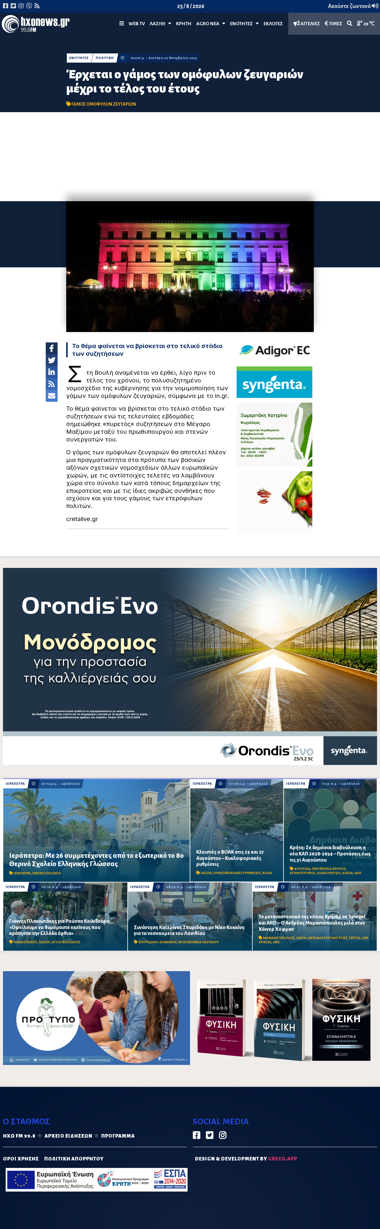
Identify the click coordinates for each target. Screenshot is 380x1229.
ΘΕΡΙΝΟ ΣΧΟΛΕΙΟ (46, 873)
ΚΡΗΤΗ (183, 23)
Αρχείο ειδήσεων (68, 1136)
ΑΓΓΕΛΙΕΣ (310, 23)
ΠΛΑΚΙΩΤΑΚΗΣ (25, 942)
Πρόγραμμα (118, 1136)
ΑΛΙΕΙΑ (347, 873)
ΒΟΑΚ (267, 873)
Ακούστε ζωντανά (350, 6)
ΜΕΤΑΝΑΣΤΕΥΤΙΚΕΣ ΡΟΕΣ (327, 938)
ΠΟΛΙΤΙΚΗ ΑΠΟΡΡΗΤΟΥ (74, 1159)
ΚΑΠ (357, 873)
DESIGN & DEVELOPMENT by (246, 1159)
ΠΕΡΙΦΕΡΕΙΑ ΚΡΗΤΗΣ (329, 869)
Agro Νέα (209, 23)
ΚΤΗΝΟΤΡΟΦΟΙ (302, 873)
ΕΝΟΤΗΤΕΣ (243, 23)
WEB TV (137, 23)
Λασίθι (159, 23)
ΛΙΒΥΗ (301, 938)
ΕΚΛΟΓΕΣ (273, 23)
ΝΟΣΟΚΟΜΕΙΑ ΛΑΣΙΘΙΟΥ (198, 942)
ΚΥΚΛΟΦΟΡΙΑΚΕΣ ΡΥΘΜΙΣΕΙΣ (237, 873)
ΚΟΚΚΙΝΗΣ (168, 942)
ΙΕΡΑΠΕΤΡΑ (15, 783)
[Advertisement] (190, 156)
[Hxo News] (35, 25)
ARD (276, 942)
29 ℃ (368, 23)
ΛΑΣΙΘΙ (206, 873)
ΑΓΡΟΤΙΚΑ (302, 869)
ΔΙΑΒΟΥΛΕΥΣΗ (329, 873)
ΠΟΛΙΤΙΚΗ (105, 58)
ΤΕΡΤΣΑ (355, 938)
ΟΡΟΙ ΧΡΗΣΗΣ (21, 1159)
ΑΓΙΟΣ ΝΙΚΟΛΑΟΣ (66, 942)
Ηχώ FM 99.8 (19, 1136)
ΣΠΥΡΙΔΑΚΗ (148, 942)
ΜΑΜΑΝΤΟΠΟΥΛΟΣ (278, 938)
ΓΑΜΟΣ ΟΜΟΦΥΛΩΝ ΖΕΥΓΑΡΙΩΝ (104, 104)
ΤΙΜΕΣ (335, 23)
